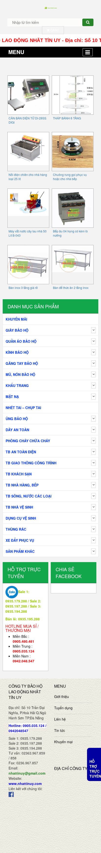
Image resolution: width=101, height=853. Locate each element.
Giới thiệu (61, 696)
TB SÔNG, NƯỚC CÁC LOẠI (28, 496)
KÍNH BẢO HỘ (17, 352)
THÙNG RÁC (16, 529)
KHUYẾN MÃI (16, 319)
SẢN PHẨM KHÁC (20, 551)
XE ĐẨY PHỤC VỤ (20, 540)
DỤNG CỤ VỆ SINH (21, 518)
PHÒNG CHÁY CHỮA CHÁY (28, 440)
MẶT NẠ (12, 396)
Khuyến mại (63, 741)
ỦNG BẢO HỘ (17, 418)
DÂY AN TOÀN (17, 429)
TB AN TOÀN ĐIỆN (21, 451)
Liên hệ (60, 719)
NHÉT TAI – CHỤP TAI (23, 407)
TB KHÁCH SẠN (19, 473)
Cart (54, 30)
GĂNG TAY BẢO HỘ (22, 363)
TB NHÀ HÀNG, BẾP (22, 485)
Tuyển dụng (63, 707)
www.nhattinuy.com (25, 783)
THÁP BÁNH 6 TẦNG (67, 118)
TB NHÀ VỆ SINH (19, 507)
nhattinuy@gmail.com (27, 773)
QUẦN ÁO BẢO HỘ (21, 341)
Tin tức (59, 730)
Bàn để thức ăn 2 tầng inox (70, 287)
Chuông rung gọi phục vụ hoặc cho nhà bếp (70, 176)
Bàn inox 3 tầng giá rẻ (23, 287)
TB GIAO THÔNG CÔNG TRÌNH (31, 462)
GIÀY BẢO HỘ (17, 330)
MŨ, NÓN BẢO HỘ (20, 374)
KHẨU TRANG (17, 385)
